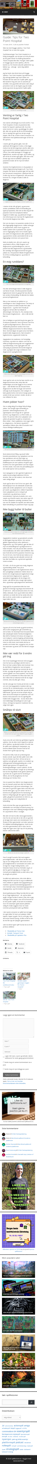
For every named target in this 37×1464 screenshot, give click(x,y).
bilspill (13, 1428)
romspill (14, 1446)
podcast (19, 1442)
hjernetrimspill (25, 1434)
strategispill (12, 1449)
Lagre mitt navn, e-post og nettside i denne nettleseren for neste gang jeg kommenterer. (19, 1057)
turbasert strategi (7, 1452)
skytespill (30, 1446)
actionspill (18, 1425)
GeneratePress (18, 1461)
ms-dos (10, 1436)
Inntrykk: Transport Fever (15, 933)
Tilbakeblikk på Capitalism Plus (16, 935)
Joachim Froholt (24, 45)
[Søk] (31, 1402)
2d (3, 1425)
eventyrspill (23, 1431)
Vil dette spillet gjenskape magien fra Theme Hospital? (23, 984)
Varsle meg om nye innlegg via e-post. (17, 1069)
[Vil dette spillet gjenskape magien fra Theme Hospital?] (24, 976)
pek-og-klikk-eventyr (20, 1439)
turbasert (27, 1449)
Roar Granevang (11, 1150)
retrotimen (27, 1443)
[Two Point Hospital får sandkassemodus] (9, 976)
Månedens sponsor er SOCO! (11, 1249)
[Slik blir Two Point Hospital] (9, 995)
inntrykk (4, 1436)
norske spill (22, 1436)
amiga (27, 1425)
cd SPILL (24, 1428)
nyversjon (6, 1439)
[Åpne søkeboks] (34, 12)
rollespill (6, 1445)
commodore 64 (9, 1431)
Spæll (3, 1449)
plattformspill (8, 1442)
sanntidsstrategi (21, 1446)
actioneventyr (9, 1426)
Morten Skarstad (11, 1144)
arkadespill (6, 1428)
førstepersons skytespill (11, 1434)
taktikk (21, 1449)
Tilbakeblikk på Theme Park (16, 931)
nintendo (15, 1436)
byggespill (18, 1428)
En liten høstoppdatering (19, 1134)
